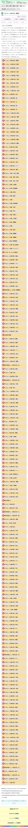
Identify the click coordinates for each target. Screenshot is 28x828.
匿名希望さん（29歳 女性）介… (12, 511)
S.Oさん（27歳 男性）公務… (12, 440)
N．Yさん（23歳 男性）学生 (12, 86)
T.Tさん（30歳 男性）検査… (12, 575)
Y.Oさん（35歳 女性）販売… (12, 722)
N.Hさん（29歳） (9, 226)
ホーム (3, 6)
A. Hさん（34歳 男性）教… (11, 98)
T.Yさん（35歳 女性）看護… (12, 538)
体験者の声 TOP (14, 809)
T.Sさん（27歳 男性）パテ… (12, 263)
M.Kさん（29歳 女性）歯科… (12, 169)
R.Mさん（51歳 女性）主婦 (11, 594)
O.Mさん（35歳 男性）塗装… (12, 429)
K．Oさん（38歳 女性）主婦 (12, 79)
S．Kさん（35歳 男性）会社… (12, 68)
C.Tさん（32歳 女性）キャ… (12, 560)
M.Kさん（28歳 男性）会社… (12, 410)
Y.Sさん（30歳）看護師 (10, 222)
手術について (23, 6)
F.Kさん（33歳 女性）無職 (11, 342)
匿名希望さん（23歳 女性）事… (12, 380)
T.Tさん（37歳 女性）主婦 (11, 312)
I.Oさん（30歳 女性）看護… (12, 639)
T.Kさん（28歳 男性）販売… (12, 643)
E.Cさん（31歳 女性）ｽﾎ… (11, 628)
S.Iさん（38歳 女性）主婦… (11, 763)
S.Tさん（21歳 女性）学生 (11, 406)
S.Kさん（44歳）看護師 (10, 237)
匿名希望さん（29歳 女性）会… (12, 365)
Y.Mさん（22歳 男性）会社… (12, 684)
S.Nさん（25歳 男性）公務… (12, 673)
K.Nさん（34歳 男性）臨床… (12, 320)
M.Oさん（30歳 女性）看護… (12, 481)
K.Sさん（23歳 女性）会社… (12, 466)
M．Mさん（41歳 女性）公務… (12, 90)
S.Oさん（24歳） (9, 199)
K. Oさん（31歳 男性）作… (11, 109)
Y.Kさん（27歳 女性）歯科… (12, 369)
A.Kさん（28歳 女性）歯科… (12, 414)
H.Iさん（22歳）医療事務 (11, 241)
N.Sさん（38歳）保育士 (10, 214)
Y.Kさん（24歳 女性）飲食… (12, 624)
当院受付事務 (8, 335)
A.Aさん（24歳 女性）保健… (12, 605)
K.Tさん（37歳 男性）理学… (12, 620)
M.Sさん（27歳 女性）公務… (12, 493)
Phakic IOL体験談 (14, 813)
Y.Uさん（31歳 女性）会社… (12, 572)
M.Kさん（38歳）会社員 (11, 478)
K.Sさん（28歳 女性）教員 (11, 489)
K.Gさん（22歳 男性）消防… (12, 154)
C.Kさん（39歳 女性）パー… (12, 470)
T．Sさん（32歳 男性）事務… (12, 132)
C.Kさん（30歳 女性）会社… (12, 278)
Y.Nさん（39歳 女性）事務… (12, 583)
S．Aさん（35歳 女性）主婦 (12, 737)
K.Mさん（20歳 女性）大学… (12, 662)
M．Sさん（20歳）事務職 (11, 609)
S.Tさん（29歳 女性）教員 (11, 147)
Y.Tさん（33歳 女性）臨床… (12, 707)
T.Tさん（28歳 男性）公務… (12, 455)
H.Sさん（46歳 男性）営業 (11, 635)
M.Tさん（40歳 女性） (10, 526)
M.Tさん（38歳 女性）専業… (12, 730)
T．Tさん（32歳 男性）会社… (12, 128)
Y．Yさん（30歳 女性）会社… (12, 135)
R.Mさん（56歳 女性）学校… (12, 741)
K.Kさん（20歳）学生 (10, 372)
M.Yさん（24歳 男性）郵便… (12, 395)
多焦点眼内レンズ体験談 (14, 822)
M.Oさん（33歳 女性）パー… (12, 350)
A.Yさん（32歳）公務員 (10, 436)
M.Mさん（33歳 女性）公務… (12, 417)
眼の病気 (4, 9)
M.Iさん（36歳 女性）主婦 (11, 778)
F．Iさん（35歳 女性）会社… (12, 353)
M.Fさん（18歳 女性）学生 (11, 530)
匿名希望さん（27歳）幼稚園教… (13, 290)
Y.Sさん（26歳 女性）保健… (12, 617)
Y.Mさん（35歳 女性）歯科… (12, 651)
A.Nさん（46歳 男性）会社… (12, 158)
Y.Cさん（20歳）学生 (10, 387)
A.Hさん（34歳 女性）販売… (12, 556)
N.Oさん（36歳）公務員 (10, 218)
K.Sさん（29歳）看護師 (10, 233)
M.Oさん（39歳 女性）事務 (12, 173)
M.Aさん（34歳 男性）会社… (12, 346)
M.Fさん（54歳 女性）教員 (11, 267)
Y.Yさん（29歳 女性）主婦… (12, 508)
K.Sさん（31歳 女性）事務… (12, 647)
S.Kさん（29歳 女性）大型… (12, 534)
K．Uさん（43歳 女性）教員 (12, 64)
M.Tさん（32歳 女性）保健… (12, 760)
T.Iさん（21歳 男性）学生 (11, 421)
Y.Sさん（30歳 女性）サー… (12, 658)
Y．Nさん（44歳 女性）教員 (12, 83)
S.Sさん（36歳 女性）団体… (12, 718)
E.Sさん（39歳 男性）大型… (12, 733)
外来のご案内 (9, 6)
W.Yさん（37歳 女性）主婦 (11, 301)
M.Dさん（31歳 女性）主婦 (11, 150)
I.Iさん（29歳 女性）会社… (11, 771)
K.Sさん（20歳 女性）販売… (12, 756)
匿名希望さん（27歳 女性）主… (12, 767)
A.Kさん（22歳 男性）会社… (12, 286)
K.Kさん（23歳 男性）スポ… (12, 327)
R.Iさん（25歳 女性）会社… (11, 541)
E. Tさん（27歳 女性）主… (11, 101)
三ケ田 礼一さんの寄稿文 (11, 252)
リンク (18, 9)
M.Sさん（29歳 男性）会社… (12, 425)
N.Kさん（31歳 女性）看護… (12, 308)
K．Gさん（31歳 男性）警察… (12, 139)
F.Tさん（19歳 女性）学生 (11, 282)
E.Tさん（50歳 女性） (10, 504)
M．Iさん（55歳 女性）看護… (12, 60)
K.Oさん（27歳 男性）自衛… (12, 549)
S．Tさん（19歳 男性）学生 (11, 391)
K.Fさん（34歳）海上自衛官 (12, 244)
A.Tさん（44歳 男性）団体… (12, 376)
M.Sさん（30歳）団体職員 (11, 203)
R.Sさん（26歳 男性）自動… (12, 703)
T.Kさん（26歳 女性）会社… (12, 553)
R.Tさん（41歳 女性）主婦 (11, 613)
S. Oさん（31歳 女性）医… (11, 105)
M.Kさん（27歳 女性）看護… (12, 402)
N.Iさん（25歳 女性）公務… (11, 752)
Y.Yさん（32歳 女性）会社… (12, 545)
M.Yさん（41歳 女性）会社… (12, 316)
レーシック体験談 (14, 818)
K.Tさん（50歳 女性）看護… (12, 590)
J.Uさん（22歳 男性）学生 (11, 568)
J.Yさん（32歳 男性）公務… (12, 444)
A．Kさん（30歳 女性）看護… (12, 143)
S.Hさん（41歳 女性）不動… (12, 677)
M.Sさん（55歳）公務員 (10, 598)
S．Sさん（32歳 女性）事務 (11, 120)
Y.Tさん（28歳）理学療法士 (11, 474)
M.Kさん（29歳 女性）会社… (12, 305)
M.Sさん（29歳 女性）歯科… (12, 632)
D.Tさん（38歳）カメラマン (12, 248)
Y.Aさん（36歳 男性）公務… (12, 357)
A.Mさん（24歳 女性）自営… (12, 699)
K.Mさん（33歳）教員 (10, 192)
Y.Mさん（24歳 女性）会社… (12, 293)
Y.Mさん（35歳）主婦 (10, 207)
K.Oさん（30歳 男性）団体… (12, 711)
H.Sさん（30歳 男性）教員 (12, 177)
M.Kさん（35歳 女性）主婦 (11, 688)
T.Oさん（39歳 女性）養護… (12, 462)
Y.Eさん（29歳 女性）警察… (12, 338)
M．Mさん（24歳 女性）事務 (12, 117)
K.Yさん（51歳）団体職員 (11, 188)
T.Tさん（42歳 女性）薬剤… (12, 745)
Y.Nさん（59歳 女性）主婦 (11, 180)
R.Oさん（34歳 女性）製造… (12, 692)
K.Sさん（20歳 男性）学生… (12, 451)
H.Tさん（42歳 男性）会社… (12, 459)
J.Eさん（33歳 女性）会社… (12, 666)
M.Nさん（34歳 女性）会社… (12, 323)
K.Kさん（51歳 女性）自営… (12, 496)
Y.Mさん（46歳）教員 (10, 196)
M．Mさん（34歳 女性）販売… (12, 113)
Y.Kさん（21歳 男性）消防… (12, 259)
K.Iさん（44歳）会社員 (10, 523)
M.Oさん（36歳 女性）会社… (12, 714)
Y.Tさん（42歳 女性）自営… (12, 271)
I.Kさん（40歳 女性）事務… (11, 587)
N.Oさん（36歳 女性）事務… (12, 519)
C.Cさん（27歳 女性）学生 (11, 681)
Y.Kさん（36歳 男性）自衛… (12, 669)
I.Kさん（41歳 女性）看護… (11, 432)
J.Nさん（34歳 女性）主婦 (11, 331)
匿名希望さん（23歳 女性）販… (12, 515)
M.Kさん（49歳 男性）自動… (12, 447)
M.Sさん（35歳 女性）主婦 (11, 384)
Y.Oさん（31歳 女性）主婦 (11, 602)
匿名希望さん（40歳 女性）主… (12, 654)
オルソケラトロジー (11, 9)
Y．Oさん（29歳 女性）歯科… (12, 124)
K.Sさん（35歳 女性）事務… (12, 726)
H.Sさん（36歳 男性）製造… (12, 256)
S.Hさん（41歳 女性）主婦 (11, 162)
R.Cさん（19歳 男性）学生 (11, 94)
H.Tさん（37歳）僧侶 (10, 229)
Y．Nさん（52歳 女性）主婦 (12, 71)
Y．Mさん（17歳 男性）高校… (12, 75)
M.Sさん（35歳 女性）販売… (12, 297)
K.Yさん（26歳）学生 (10, 211)
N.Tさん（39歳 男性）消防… (12, 399)
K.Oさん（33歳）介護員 (10, 485)
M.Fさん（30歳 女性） (10, 782)
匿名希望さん (8, 500)
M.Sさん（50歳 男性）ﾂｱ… (11, 564)
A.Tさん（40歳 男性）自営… (12, 579)
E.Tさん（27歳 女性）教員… (12, 748)
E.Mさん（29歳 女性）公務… (12, 275)
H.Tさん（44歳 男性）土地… (12, 696)
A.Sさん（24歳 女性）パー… (12, 165)
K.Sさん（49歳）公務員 (10, 184)
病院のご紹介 (16, 6)
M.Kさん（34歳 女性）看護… (12, 361)
